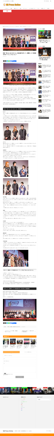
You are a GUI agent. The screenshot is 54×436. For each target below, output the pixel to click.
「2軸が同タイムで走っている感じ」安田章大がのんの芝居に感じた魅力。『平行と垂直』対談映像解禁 (46, 87)
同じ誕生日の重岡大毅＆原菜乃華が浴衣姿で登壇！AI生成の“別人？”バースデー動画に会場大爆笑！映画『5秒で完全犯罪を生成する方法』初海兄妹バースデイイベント (46, 76)
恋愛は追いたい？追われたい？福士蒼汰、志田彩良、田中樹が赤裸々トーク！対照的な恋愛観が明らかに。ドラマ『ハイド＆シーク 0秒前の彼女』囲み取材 (46, 82)
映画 (11, 8)
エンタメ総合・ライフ (32, 8)
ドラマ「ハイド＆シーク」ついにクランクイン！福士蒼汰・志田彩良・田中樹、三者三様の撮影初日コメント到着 (46, 71)
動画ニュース (43, 8)
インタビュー (6, 8)
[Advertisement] (27, 18)
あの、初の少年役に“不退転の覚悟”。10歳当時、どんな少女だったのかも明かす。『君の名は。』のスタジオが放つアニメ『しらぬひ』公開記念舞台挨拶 (46, 105)
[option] (5, 391)
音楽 (20, 8)
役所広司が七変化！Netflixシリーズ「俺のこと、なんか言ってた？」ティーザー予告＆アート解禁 (46, 96)
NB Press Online (8, 431)
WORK (48, 8)
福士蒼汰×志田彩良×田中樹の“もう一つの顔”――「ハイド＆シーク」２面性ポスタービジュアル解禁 (46, 100)
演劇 (21, 408)
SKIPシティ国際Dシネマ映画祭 (11, 326)
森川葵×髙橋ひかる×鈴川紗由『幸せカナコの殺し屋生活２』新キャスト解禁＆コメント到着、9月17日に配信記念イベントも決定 (46, 66)
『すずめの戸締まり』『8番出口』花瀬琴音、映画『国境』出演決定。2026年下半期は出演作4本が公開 (46, 91)
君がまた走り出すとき (17, 326)
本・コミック (25, 8)
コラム (38, 8)
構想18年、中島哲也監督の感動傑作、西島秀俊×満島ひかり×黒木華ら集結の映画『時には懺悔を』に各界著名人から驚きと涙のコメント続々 (46, 111)
